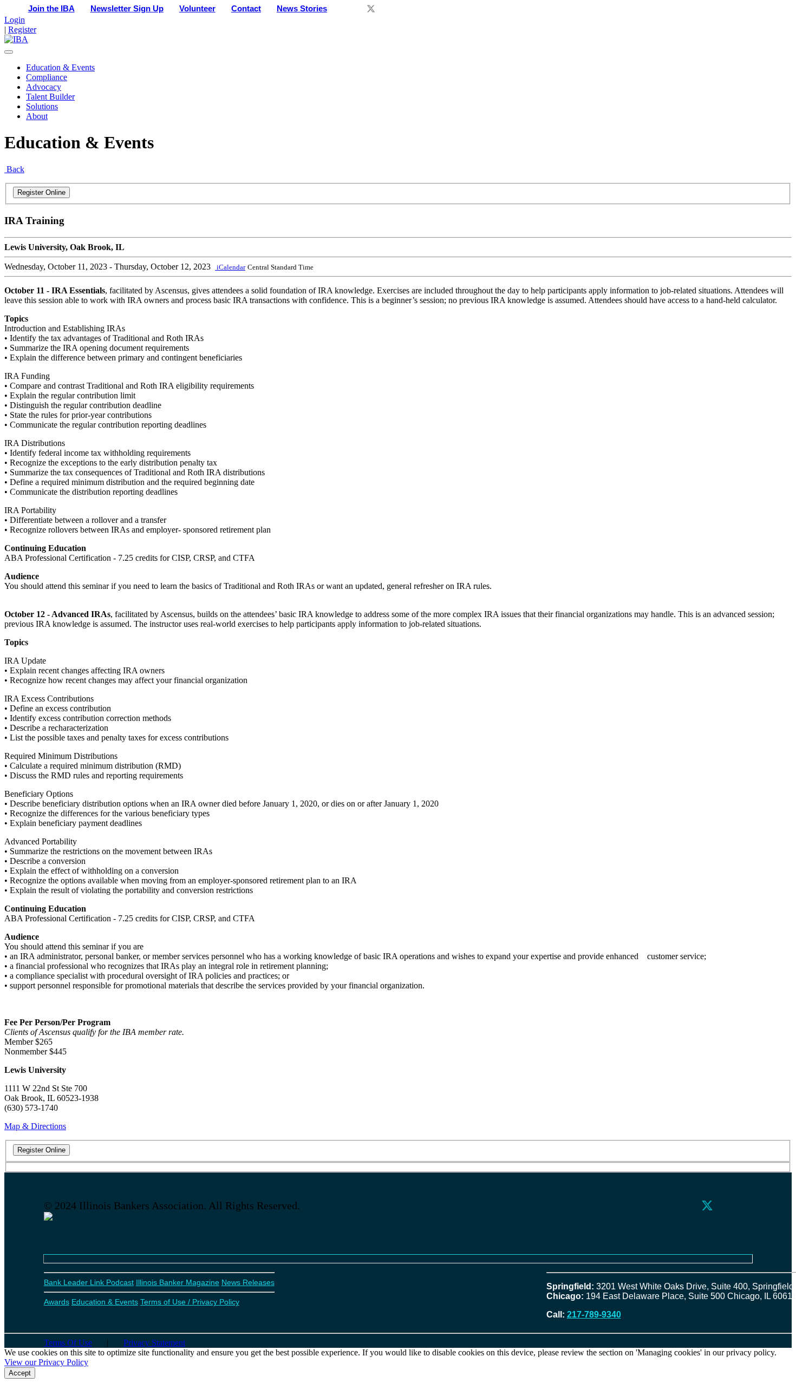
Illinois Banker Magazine (177, 1282)
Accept (20, 1373)
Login (14, 19)
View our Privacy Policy (46, 1362)
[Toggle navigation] (8, 52)
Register (22, 29)
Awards (56, 1301)
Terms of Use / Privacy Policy (189, 1301)
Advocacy (43, 86)
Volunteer (197, 8)
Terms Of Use (68, 1342)
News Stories (302, 8)
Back (14, 169)
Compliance (46, 77)
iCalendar (230, 267)
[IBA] (16, 39)
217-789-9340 (594, 1314)
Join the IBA (51, 8)
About (37, 116)
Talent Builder (50, 96)
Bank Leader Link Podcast (89, 1282)
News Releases (248, 1282)
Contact (246, 8)
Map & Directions (35, 1126)
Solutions (42, 106)
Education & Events (60, 67)
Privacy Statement (154, 1342)
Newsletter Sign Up (127, 8)
